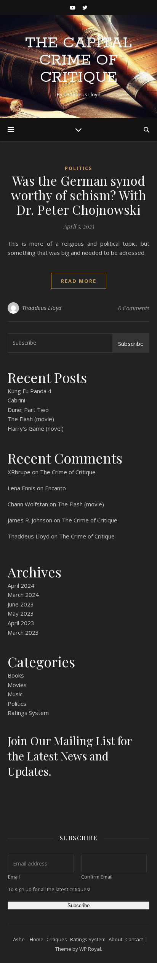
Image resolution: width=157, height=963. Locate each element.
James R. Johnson (30, 520)
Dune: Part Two (28, 409)
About (115, 939)
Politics (78, 168)
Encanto (55, 488)
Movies (17, 685)
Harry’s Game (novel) (36, 428)
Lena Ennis (21, 488)
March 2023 (23, 632)
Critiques (56, 939)
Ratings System (28, 713)
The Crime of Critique (68, 472)
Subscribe (131, 343)
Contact (134, 939)
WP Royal (90, 948)
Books (16, 675)
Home (36, 939)
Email (14, 876)
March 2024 (23, 594)
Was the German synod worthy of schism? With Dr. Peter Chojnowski (78, 195)
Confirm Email (96, 876)
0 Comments (133, 308)
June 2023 (21, 604)
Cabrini (16, 400)
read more (78, 280)
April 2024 (21, 585)
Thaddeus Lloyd (42, 307)
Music (15, 694)
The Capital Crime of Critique (78, 60)
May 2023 (21, 613)
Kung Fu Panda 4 (29, 391)
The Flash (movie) (31, 419)
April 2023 (21, 623)
